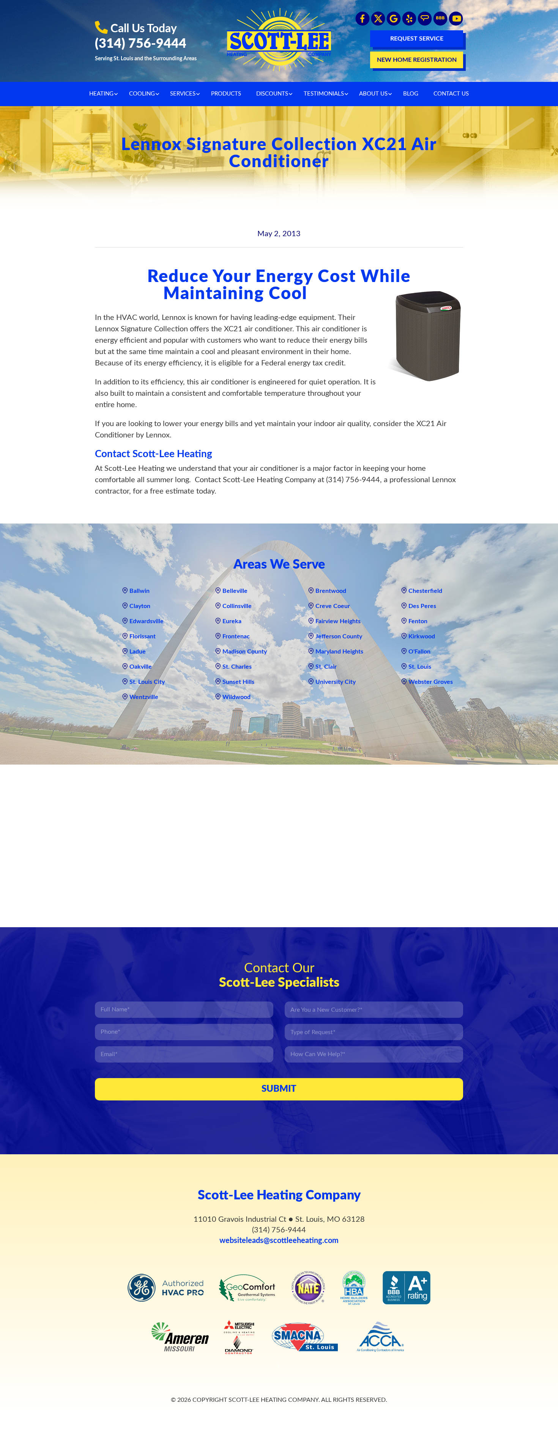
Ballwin (139, 591)
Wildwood (236, 697)
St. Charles (237, 667)
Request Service (416, 39)
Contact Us (451, 94)
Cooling (142, 94)
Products (226, 94)
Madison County (244, 652)
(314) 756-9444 (140, 44)
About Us (373, 94)
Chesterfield (425, 591)
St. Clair (326, 667)
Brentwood (330, 591)
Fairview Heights (338, 621)
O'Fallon (419, 652)
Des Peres (422, 606)
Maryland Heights (339, 652)
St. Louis (419, 667)
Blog (410, 94)
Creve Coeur (332, 606)
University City (335, 682)
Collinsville (237, 606)
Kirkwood (421, 636)
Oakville (140, 667)
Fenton (417, 621)
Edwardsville (146, 621)
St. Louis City (147, 682)
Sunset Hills (238, 682)
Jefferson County (338, 636)
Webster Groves (430, 682)
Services (182, 94)
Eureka (231, 621)
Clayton (139, 606)
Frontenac (236, 636)
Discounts (272, 94)
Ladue (137, 652)
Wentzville (143, 697)
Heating (101, 94)
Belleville (234, 591)
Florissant (142, 636)
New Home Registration (417, 60)
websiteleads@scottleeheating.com (279, 1240)
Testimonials (324, 94)
